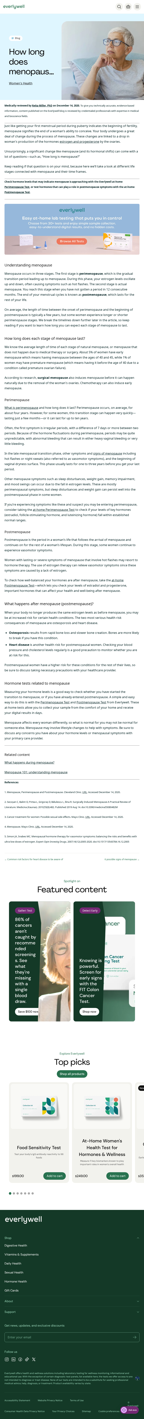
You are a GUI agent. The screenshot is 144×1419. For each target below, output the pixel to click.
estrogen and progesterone (79, 142)
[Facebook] (20, 1360)
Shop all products (72, 1074)
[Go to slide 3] (17, 1193)
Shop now (89, 1012)
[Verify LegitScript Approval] (137, 1378)
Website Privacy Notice (50, 1400)
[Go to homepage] (14, 7)
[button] (134, 1337)
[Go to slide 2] (14, 1193)
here (95, 1376)
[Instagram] (6, 1360)
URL (84, 792)
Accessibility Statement (17, 1400)
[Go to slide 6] (29, 1193)
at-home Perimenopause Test (54, 510)
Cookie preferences (108, 1411)
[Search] (119, 7)
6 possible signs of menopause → (122, 859)
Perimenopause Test (16, 187)
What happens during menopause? (29, 762)
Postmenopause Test (17, 192)
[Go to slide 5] (25, 1193)
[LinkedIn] (13, 1360)
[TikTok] (27, 1360)
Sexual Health (13, 1272)
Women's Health (20, 83)
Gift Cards (11, 1290)
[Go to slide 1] (10, 1193)
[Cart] (128, 7)
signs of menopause (107, 453)
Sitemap (86, 1411)
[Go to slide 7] (33, 1193)
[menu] (137, 7)
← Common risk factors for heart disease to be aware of (33, 859)
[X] (34, 1360)
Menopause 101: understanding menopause (36, 772)
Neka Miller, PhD (42, 105)
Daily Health (12, 1263)
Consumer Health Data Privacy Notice (24, 1411)
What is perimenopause (21, 408)
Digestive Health (15, 1245)
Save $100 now (28, 1012)
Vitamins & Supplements (21, 1254)
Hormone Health (15, 1281)
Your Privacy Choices (63, 1411)
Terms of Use (77, 1400)
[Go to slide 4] (21, 1193)
